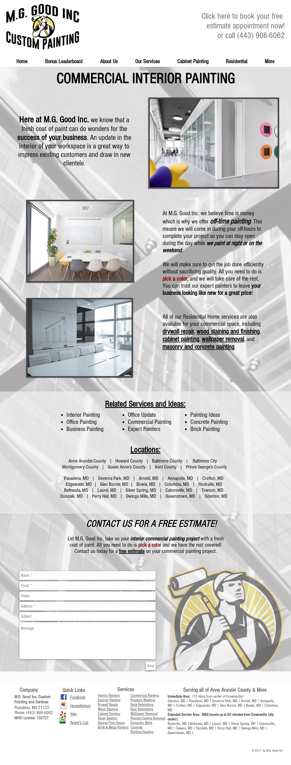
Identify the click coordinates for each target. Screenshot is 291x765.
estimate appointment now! (246, 26)
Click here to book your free (243, 16)
